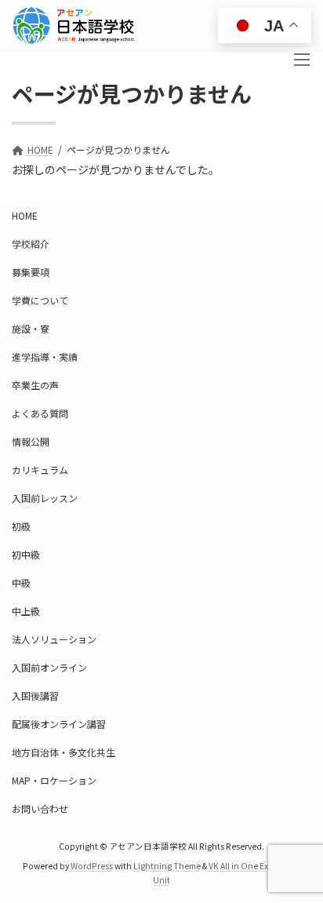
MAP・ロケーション (54, 780)
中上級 (26, 610)
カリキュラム (40, 469)
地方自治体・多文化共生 (63, 752)
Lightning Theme (167, 866)
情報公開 (30, 441)
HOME (25, 215)
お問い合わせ (40, 808)
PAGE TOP (299, 817)
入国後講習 (35, 695)
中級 (21, 582)
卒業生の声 (35, 384)
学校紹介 (30, 243)
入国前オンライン (49, 667)
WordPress (92, 866)
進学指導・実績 (45, 356)
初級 (21, 526)
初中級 (26, 554)
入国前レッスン (45, 497)
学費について (40, 300)
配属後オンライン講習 (59, 723)
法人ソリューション (54, 639)
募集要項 (30, 272)
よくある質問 (40, 413)
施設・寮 (30, 328)
